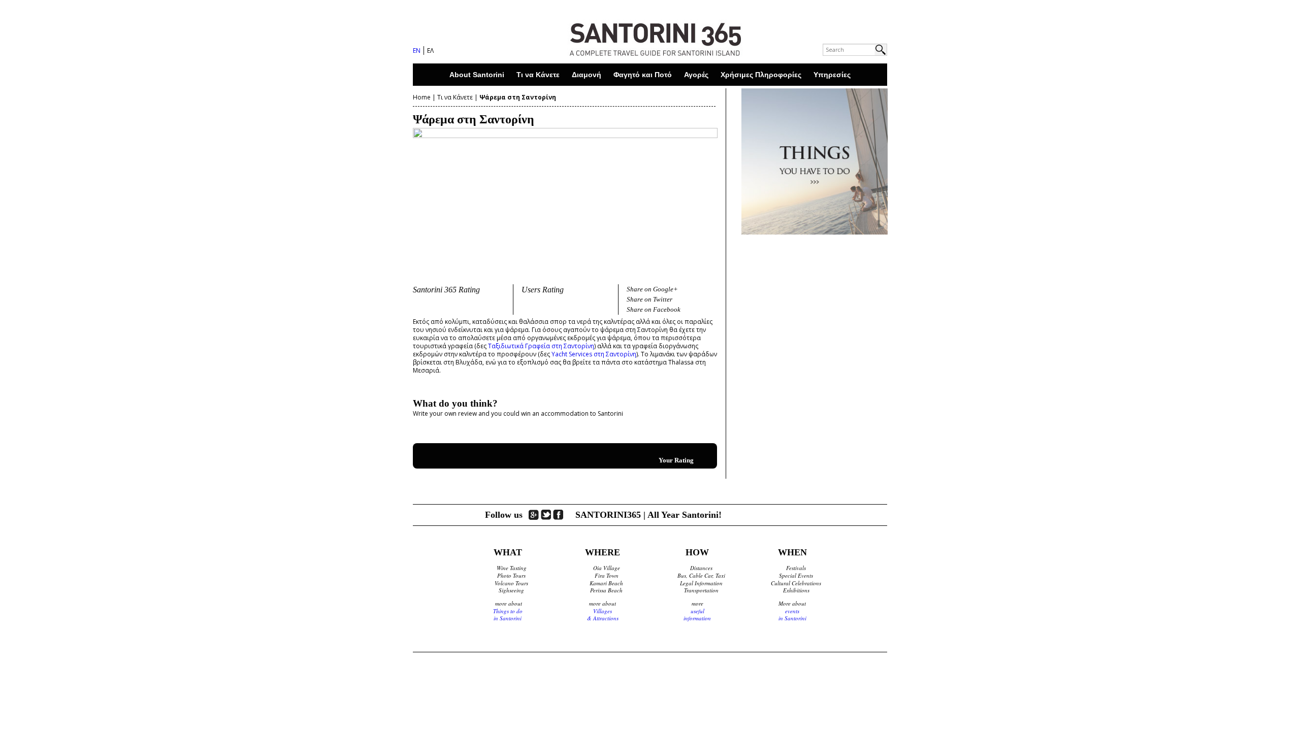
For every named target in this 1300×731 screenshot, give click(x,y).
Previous (394, 199)
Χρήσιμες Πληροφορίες (761, 75)
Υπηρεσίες (832, 75)
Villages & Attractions (603, 614)
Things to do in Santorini (508, 614)
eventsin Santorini (792, 614)
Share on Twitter (649, 299)
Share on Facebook (653, 309)
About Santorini (476, 75)
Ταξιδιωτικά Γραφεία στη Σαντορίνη (541, 346)
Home (422, 97)
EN (416, 50)
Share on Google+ (652, 289)
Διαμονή (586, 75)
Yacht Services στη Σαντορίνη (593, 354)
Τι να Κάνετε (538, 75)
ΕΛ (430, 50)
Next (735, 199)
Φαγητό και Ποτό (642, 75)
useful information (697, 614)
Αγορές (696, 75)
